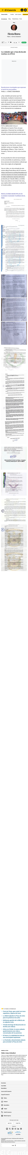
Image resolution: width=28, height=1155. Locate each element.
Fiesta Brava (14, 34)
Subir (13, 1145)
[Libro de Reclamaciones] (18, 1133)
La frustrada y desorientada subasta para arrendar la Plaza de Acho (14, 1041)
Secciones (3, 1083)
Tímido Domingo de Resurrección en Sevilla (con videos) (14, 1025)
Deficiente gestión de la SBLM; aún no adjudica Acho (14, 1021)
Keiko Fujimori (18, 14)
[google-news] (21, 1129)
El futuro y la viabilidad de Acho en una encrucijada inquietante (13, 1036)
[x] (10, 1129)
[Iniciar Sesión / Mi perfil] (25, 10)
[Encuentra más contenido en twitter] (8, 42)
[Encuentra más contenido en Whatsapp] (13, 42)
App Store (10, 1123)
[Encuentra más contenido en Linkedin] (11, 42)
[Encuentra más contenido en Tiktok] (16, 42)
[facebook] (7, 1129)
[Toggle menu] (2, 10)
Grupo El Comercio (5, 1094)
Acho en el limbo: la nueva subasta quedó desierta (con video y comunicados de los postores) (14, 1031)
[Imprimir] (19, 42)
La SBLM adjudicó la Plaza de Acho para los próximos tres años (14, 1016)
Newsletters (4, 1088)
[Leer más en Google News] (3, 42)
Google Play (18, 1123)
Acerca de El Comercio (6, 1091)
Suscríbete (3, 1085)
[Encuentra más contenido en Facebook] (5, 42)
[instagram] (13, 1129)
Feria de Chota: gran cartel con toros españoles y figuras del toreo (14, 1012)
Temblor (12, 14)
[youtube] (15, 1129)
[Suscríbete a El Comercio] (21, 10)
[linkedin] (18, 1129)
